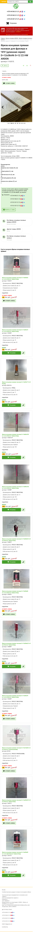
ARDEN (2, 166)
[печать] (27, 65)
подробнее (5, 293)
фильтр (6, 65)
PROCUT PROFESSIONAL (18, 753)
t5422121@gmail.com (7, 924)
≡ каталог (3, 1)
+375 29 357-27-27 (13, 19)
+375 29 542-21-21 (13, 15)
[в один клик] (23, 353)
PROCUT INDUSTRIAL (17, 283)
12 (1, 169)
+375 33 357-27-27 (15, 205)
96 (1, 173)
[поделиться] (23, 65)
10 (24, 123)
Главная (3, 38)
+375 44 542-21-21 (13, 11)
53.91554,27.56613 (7, 909)
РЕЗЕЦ (13, 388)
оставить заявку (10, 83)
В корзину (12, 353)
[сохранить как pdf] (30, 65)
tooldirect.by (5, 927)
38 (1, 176)
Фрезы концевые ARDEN (12, 38)
